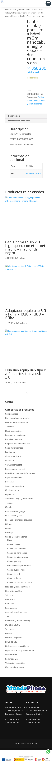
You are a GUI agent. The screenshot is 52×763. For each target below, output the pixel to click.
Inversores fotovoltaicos (16, 422)
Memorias (9, 460)
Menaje (8, 507)
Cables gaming (14, 561)
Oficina (8, 524)
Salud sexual (11, 642)
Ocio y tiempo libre (13, 591)
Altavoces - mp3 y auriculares (19, 498)
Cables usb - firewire (16, 548)
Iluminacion (10, 452)
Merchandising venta (14, 667)
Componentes (11, 414)
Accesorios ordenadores (16, 612)
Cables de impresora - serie (19, 582)
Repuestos (10, 494)
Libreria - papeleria (13, 637)
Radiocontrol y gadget (15, 511)
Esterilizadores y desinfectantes (20, 473)
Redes (8, 528)
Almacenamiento (13, 456)
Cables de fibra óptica (17, 553)
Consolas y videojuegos (15, 435)
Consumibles (11, 608)
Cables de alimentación (17, 557)
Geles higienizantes (14, 448)
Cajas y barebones (13, 477)
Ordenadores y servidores (17, 646)
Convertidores (13, 544)
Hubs (9, 540)
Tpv (7, 616)
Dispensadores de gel (15, 469)
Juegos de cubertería (14, 486)
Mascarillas (10, 599)
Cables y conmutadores (21, 9)
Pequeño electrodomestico (17, 443)
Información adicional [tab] (19, 120)
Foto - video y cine (13, 515)
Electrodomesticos (13, 431)
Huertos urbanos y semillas (17, 418)
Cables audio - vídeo (16, 570)
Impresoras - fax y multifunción (19, 650)
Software (9, 629)
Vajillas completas (13, 465)
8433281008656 (33, 173)
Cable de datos (14, 578)
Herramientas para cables (19, 565)
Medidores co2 (12, 654)
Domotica (9, 603)
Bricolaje (9, 532)
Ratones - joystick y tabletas (18, 520)
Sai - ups (9, 595)
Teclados (9, 503)
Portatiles (10, 482)
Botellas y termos (13, 439)
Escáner (8, 633)
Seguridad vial (11, 659)
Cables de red (13, 574)
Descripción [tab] (14, 116)
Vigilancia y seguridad (15, 663)
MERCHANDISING (12, 625)
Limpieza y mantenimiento (17, 587)
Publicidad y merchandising (17, 620)
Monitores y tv (12, 490)
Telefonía (9, 426)
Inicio (7, 9)
